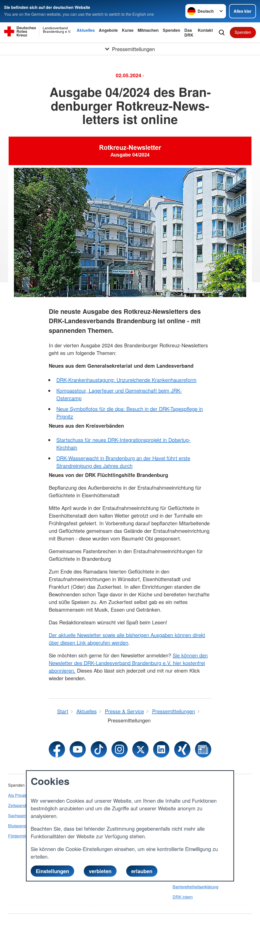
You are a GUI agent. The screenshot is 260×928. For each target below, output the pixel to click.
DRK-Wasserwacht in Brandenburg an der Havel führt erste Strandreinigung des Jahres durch (123, 461)
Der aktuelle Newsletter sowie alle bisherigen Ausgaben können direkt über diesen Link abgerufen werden (127, 638)
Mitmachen (148, 30)
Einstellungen (52, 871)
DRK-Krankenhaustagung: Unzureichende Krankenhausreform (126, 379)
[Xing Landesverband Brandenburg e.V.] (182, 749)
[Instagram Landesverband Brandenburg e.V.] (119, 749)
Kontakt (205, 30)
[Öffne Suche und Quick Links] (222, 32)
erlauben (141, 871)
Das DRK (188, 32)
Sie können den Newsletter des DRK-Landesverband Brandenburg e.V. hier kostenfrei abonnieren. (128, 663)
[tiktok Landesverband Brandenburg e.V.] (99, 749)
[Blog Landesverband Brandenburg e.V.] (203, 749)
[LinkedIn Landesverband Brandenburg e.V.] (161, 749)
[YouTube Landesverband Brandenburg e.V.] (78, 749)
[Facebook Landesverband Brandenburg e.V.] (57, 749)
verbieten (100, 871)
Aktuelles (86, 30)
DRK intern (183, 897)
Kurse (128, 30)
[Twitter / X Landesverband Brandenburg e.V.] (140, 749)
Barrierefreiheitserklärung (195, 887)
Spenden (171, 30)
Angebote (108, 30)
